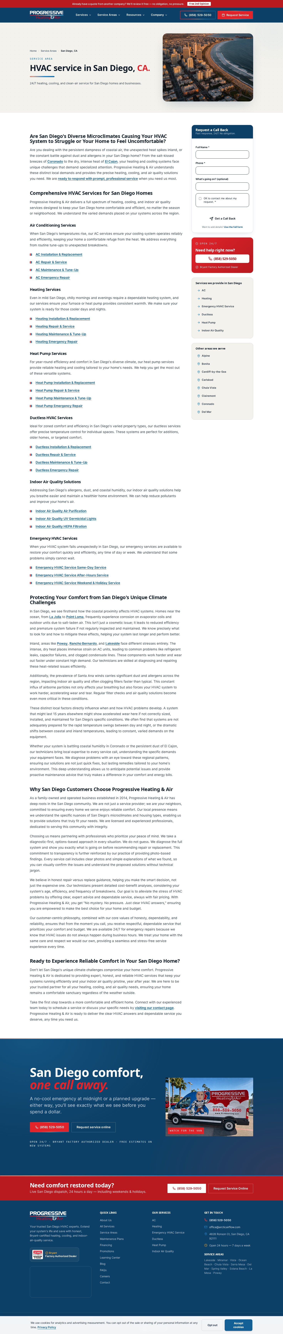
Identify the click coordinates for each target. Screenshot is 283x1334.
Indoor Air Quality (213, 330)
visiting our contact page (154, 1008)
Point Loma (75, 617)
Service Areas (107, 15)
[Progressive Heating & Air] (46, 15)
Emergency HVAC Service (218, 306)
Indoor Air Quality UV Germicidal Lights (66, 519)
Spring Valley (219, 1268)
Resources (133, 15)
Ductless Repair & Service (56, 455)
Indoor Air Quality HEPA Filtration (61, 526)
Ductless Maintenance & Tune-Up (61, 462)
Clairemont (209, 395)
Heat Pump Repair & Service (58, 390)
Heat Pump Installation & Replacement (65, 383)
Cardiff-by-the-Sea (214, 371)
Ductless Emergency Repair (57, 470)
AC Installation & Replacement (59, 254)
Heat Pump (208, 322)
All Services (107, 1226)
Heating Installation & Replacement (63, 319)
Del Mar (206, 411)
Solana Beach (238, 1268)
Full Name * (202, 147)
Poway (62, 643)
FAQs (103, 1270)
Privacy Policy (47, 1327)
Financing (106, 1245)
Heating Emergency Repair (57, 342)
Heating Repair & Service (55, 326)
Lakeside (112, 643)
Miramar (223, 1260)
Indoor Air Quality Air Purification (61, 511)
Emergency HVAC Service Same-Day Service (71, 567)
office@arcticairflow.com (224, 1227)
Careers (105, 1276)
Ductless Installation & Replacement (63, 447)
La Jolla (55, 617)
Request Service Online (231, 1188)
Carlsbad (207, 379)
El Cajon (111, 161)
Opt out (212, 1325)
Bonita (206, 363)
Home (33, 50)
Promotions (107, 1251)
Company (157, 15)
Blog (102, 1263)
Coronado (55, 161)
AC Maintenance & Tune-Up (57, 270)
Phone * (200, 163)
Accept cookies (238, 1325)
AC (204, 290)
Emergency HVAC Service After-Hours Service (72, 575)
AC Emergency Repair (53, 277)
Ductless (207, 314)
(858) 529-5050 (225, 258)
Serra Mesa (238, 1264)
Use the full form (233, 226)
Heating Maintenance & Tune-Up (61, 334)
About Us (105, 1220)
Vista (233, 1260)
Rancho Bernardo (83, 643)
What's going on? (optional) (212, 179)
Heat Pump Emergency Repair (59, 406)
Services (82, 15)
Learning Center (110, 1257)
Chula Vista (209, 387)
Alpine (206, 355)
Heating (207, 298)
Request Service (237, 15)
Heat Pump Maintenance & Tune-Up (63, 398)
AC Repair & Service (51, 262)
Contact (105, 1282)
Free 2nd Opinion (199, 3)
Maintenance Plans (112, 1238)
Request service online (94, 1127)
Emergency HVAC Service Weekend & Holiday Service (78, 583)
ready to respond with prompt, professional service (98, 179)
